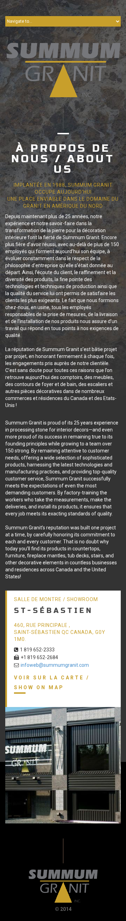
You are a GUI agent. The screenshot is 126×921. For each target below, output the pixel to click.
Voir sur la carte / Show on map (52, 682)
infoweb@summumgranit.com (55, 665)
